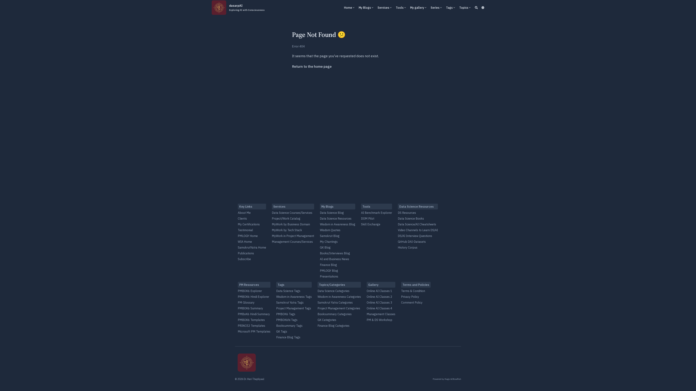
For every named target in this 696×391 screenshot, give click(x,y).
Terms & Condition (413, 291)
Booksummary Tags (289, 325)
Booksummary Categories (335, 314)
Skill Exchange (370, 224)
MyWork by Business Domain (291, 224)
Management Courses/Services (292, 241)
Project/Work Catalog (286, 218)
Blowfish (456, 379)
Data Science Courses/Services (292, 213)
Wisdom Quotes (330, 230)
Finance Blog (328, 265)
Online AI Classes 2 (379, 296)
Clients (242, 218)
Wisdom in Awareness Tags (294, 296)
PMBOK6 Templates (251, 320)
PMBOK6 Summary (250, 308)
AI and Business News (334, 259)
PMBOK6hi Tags (286, 320)
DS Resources (407, 213)
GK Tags (281, 331)
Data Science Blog (332, 213)
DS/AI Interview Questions (415, 236)
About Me (244, 213)
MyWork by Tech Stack (287, 230)
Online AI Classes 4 (379, 308)
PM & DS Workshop (379, 320)
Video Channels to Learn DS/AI (418, 230)
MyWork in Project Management (293, 236)
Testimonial (245, 230)
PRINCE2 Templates (251, 325)
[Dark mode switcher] (482, 7)
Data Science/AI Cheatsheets (417, 224)
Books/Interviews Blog (335, 253)
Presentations (329, 276)
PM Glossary (246, 302)
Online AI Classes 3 (379, 302)
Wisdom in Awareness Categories (339, 296)
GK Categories (327, 320)
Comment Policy (411, 302)
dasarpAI (247, 7)
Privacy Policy (410, 296)
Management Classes (381, 314)
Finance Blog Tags (288, 337)
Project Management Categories (339, 308)
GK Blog (325, 247)
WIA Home (245, 241)
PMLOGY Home (248, 236)
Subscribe (244, 259)
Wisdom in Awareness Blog (337, 224)
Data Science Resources (335, 218)
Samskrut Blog (329, 236)
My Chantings (329, 241)
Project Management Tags (293, 308)
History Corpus (407, 247)
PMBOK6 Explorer (250, 291)
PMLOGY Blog (329, 270)
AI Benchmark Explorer (376, 213)
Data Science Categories (333, 291)
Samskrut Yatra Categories (335, 302)
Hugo (447, 379)
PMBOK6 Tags (285, 314)
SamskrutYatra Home (252, 247)
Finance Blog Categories (333, 325)
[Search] (476, 7)
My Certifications (249, 224)
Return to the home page (312, 66)
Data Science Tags (288, 291)
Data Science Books (411, 218)
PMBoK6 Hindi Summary (254, 314)
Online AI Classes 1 (379, 291)
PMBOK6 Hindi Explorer (253, 296)
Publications (246, 253)
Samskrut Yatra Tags (290, 302)
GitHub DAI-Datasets (412, 241)
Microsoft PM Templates (254, 331)
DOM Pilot (367, 218)
